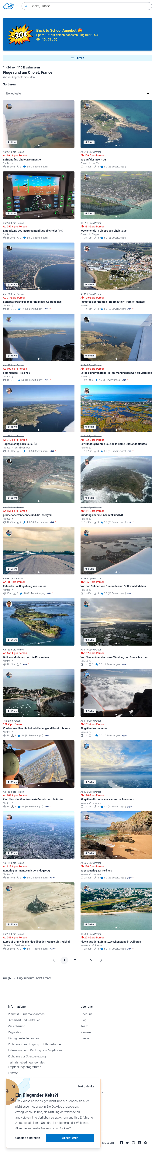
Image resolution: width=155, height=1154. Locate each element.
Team (84, 1026)
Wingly (7, 978)
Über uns (86, 1014)
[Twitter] (127, 1142)
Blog (84, 1020)
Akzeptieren (70, 1138)
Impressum (106, 1142)
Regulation (15, 1032)
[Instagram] (133, 1142)
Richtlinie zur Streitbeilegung (27, 1056)
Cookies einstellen (27, 1138)
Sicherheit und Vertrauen (24, 1020)
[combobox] (87, 6)
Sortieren (9, 84)
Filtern (79, 58)
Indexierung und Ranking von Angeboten (35, 1050)
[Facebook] (121, 1142)
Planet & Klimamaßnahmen (26, 1014)
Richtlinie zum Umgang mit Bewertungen (35, 1044)
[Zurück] (53, 960)
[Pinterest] (145, 1142)
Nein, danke (86, 1086)
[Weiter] (101, 960)
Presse (85, 1038)
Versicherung (16, 1026)
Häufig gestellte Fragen (23, 1038)
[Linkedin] (139, 1142)
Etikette (13, 1073)
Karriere (86, 1032)
